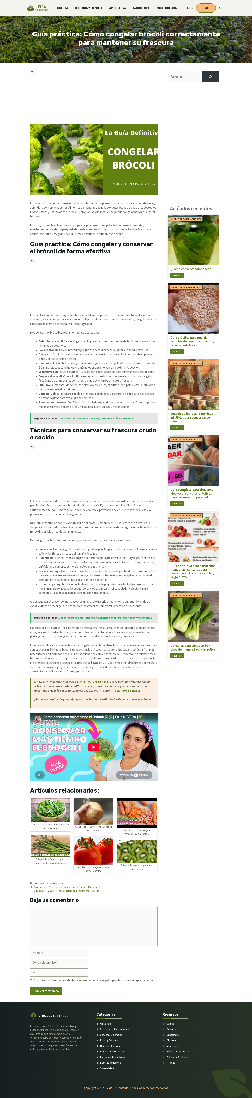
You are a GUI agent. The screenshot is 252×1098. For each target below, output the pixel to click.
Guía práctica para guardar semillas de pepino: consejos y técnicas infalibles (192, 341)
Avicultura (141, 8)
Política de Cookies (176, 1057)
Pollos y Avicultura (109, 1040)
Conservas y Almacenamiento (49, 883)
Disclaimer (171, 1040)
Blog (189, 8)
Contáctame (173, 1034)
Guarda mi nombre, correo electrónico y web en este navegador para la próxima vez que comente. (93, 980)
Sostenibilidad (167, 8)
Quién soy (171, 1029)
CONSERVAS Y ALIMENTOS (93, 682)
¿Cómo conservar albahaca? (190, 269)
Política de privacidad (177, 1051)
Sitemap (170, 1062)
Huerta (62, 8)
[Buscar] (210, 76)
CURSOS (206, 8)
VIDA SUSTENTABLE (128, 690)
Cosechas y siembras (111, 1034)
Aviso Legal (172, 1046)
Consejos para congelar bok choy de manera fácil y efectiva (192, 647)
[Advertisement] (94, 98)
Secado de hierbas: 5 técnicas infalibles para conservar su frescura (191, 417)
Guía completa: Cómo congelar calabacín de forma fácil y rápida (66, 890)
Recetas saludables (110, 1062)
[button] (220, 8)
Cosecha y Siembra (88, 8)
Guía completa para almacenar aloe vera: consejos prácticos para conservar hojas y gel (192, 493)
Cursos (170, 1023)
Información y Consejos (112, 1051)
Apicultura (117, 8)
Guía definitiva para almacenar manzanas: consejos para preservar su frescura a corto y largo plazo (192, 571)
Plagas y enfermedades (112, 1057)
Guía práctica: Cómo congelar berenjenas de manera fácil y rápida (67, 887)
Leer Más (177, 275)
